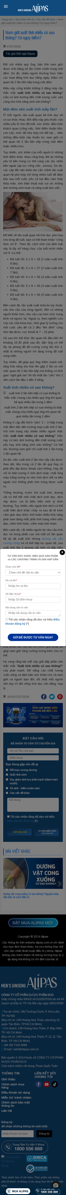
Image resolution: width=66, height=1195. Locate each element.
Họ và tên (11, 580)
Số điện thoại (13, 593)
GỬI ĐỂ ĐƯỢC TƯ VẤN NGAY (33, 637)
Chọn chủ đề (13, 566)
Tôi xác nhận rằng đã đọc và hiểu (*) (32, 621)
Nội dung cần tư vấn (16, 607)
